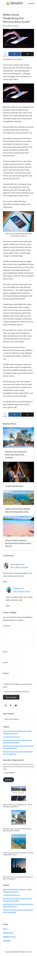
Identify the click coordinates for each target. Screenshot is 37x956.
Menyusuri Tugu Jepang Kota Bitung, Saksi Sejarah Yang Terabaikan (16, 454)
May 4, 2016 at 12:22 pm (19, 567)
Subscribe (8, 780)
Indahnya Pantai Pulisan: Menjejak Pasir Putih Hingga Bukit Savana (18, 854)
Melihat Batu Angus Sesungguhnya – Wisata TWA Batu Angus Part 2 (17, 805)
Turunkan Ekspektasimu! (14, 486)
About (5, 929)
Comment (7, 626)
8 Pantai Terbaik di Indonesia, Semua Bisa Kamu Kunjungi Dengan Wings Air (18, 543)
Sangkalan (7, 940)
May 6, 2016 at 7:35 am (21, 591)
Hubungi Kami (8, 933)
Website (6, 673)
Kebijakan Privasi (9, 936)
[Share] (14, 54)
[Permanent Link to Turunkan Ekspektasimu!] (18, 463)
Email (5, 662)
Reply (5, 581)
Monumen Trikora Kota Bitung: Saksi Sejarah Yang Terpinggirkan (18, 878)
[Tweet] (27, 54)
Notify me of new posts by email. (17, 691)
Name (6, 651)
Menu (32, 3)
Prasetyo (16, 588)
